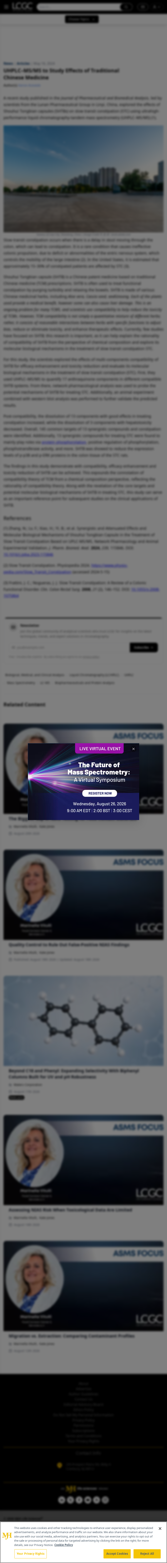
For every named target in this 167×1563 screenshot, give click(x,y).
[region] (83, 1542)
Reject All (147, 1554)
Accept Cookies (117, 1554)
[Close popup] (133, 749)
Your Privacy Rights (30, 1554)
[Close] (160, 1528)
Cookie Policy (63, 1545)
